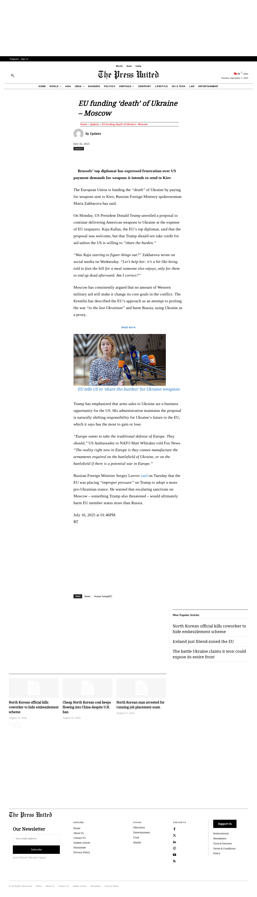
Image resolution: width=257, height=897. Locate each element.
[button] (12, 75)
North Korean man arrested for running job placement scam (140, 704)
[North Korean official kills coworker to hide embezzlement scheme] (34, 688)
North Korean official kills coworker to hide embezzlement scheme (34, 707)
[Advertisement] (128, 28)
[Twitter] (174, 835)
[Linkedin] (139, 157)
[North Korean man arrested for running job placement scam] (141, 688)
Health (137, 842)
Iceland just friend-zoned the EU (203, 641)
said (144, 475)
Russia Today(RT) (103, 596)
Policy (216, 853)
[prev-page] (11, 725)
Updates (94, 124)
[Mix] (185, 157)
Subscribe (36, 849)
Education (139, 827)
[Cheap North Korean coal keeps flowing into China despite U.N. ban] (87, 688)
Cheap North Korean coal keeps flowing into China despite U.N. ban (87, 707)
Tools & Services (222, 843)
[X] (111, 157)
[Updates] (79, 134)
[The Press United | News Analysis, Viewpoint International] (128, 75)
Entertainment (141, 832)
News (87, 596)
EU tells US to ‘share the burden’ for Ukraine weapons (128, 389)
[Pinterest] (148, 157)
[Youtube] (174, 855)
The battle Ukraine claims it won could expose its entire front (209, 654)
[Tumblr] (166, 157)
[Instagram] (174, 848)
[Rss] (174, 861)
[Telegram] (176, 157)
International (221, 833)
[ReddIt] (120, 157)
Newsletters (219, 838)
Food (136, 837)
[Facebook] (102, 157)
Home (83, 124)
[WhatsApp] (129, 157)
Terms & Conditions (224, 848)
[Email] (157, 157)
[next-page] (17, 725)
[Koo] (250, 157)
